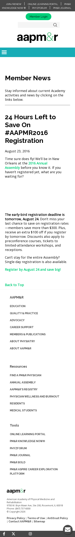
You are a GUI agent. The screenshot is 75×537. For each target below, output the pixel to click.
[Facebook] (4, 534)
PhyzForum (39, 8)
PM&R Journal (62, 8)
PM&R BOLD (17, 462)
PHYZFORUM (18, 448)
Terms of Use (36, 518)
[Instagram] (30, 534)
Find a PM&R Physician (25, 375)
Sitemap (39, 521)
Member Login (39, 16)
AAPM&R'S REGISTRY (24, 389)
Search (55, 25)
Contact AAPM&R (20, 521)
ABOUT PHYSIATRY (22, 341)
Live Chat (67, 529)
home (37, 37)
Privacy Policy (16, 518)
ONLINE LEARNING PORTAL (28, 434)
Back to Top (14, 285)
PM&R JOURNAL (20, 455)
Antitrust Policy (57, 518)
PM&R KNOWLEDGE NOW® (27, 441)
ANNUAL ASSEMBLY (23, 382)
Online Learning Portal (43, 4)
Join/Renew (13, 4)
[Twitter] (13, 534)
